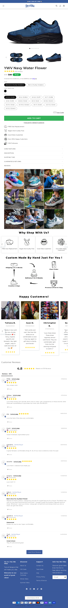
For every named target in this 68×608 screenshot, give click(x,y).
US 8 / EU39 (10, 101)
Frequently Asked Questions (34, 122)
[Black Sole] (5, 91)
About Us (23, 565)
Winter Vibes (24, 579)
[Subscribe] (65, 577)
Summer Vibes (24, 582)
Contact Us (39, 565)
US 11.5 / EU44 (50, 105)
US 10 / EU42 (10, 105)
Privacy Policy (40, 577)
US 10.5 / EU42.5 (24, 105)
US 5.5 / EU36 (10, 97)
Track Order (40, 569)
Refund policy (30, 605)
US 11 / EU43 (38, 105)
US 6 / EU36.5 (23, 97)
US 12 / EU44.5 (10, 108)
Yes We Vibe (22, 605)
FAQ (37, 573)
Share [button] (10, 389)
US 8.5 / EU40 (22, 101)
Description (9, 153)
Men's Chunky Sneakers (36, 85)
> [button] (34, 552)
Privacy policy (39, 605)
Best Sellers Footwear (24, 574)
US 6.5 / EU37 (36, 97)
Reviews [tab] (5, 374)
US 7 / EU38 (49, 97)
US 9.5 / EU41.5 (48, 101)
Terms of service (48, 605)
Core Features (10, 149)
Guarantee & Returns (12, 161)
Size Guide (60, 112)
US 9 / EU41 (35, 101)
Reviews (7, 165)
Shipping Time (9, 157)
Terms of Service (41, 580)
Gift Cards (23, 569)
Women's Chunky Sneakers (15, 85)
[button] (3, 6)
